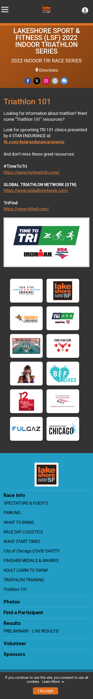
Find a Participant (23, 612)
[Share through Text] (64, 80)
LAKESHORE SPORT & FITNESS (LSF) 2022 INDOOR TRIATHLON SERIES (46, 41)
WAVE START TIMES (22, 541)
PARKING (12, 512)
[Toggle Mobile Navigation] (5, 10)
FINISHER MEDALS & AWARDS (31, 560)
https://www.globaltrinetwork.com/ (36, 190)
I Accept (45, 691)
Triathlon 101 (15, 589)
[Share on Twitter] (36, 80)
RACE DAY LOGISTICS (23, 532)
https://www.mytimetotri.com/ (32, 172)
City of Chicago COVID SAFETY (32, 551)
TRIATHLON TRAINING (24, 579)
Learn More (51, 682)
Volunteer (15, 643)
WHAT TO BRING (19, 522)
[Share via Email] (55, 80)
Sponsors (14, 654)
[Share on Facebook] (27, 80)
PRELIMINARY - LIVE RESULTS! (31, 631)
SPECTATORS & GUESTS (26, 503)
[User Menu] (85, 10)
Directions (48, 70)
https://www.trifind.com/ (26, 209)
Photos (12, 602)
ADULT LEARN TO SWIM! (26, 570)
